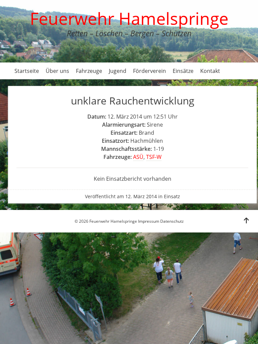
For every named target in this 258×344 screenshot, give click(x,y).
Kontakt (210, 71)
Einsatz (172, 196)
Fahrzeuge (89, 71)
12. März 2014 (141, 196)
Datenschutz (172, 221)
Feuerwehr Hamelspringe (129, 18)
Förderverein (149, 71)
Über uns (57, 71)
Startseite (26, 71)
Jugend (117, 71)
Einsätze (183, 71)
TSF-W (154, 157)
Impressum (148, 221)
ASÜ (138, 157)
